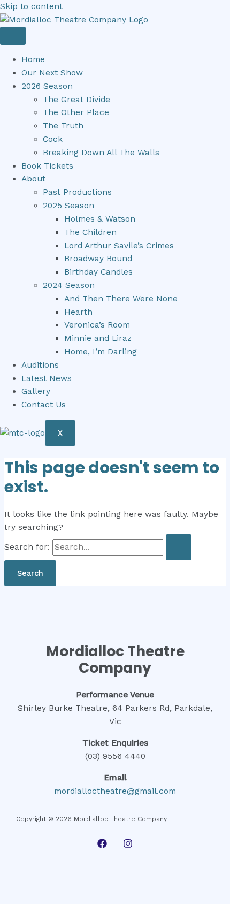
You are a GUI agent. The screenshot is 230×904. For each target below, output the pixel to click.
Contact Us (43, 404)
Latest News (46, 378)
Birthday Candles (98, 272)
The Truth (63, 126)
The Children (90, 232)
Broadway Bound (98, 258)
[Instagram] (128, 845)
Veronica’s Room (97, 325)
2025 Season (68, 205)
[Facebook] (102, 845)
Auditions (40, 365)
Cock (53, 139)
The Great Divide (76, 99)
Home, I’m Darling (100, 351)
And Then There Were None (121, 298)
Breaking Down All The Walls (101, 152)
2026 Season (47, 86)
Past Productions (77, 192)
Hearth (78, 312)
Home (33, 59)
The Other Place (76, 112)
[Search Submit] (178, 547)
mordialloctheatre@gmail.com (115, 791)
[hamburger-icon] (13, 36)
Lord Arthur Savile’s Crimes (119, 245)
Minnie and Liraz (98, 338)
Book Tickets (47, 166)
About (33, 179)
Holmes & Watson (99, 219)
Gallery (35, 391)
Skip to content (31, 6)
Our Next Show (52, 73)
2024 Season (69, 285)
